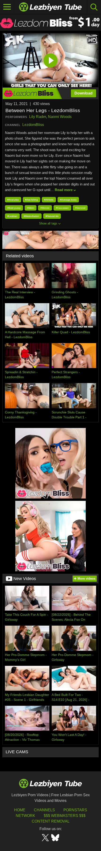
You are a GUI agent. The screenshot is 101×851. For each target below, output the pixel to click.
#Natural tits (52, 216)
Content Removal (51, 821)
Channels (44, 810)
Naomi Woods (60, 117)
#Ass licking (31, 199)
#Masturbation (31, 216)
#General (80, 208)
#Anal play (13, 199)
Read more (64, 190)
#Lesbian (12, 216)
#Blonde (45, 208)
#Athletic (49, 199)
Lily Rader (37, 117)
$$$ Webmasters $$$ (64, 816)
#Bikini (30, 208)
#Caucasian (62, 208)
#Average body (68, 199)
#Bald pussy (14, 208)
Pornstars (75, 810)
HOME (19, 810)
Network (25, 816)
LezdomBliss (33, 125)
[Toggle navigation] (7, 7)
